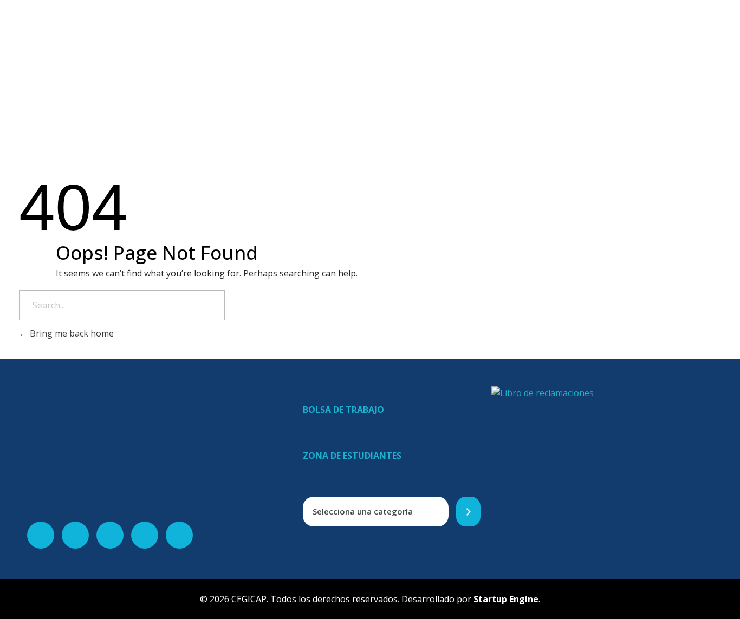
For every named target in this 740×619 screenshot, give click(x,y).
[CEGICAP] (220, 32)
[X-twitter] (75, 535)
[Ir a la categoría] (468, 511)
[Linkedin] (110, 535)
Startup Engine (505, 599)
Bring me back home (71, 333)
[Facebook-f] (40, 535)
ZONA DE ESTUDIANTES (352, 456)
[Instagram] (144, 535)
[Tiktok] (179, 535)
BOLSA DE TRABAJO (343, 410)
